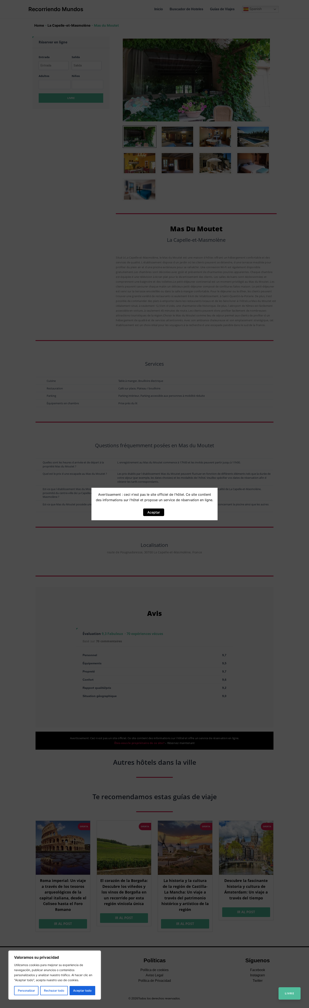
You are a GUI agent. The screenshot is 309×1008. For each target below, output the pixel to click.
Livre (289, 993)
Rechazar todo (54, 990)
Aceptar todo (82, 990)
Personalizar (26, 990)
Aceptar (153, 512)
